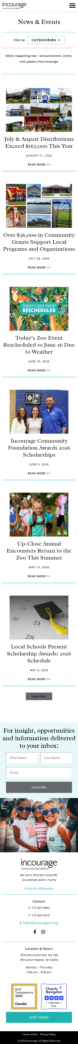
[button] (39, 696)
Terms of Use (30, 1034)
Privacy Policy (48, 1034)
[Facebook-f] (35, 932)
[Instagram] (43, 932)
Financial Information (39, 888)
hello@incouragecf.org (40, 923)
